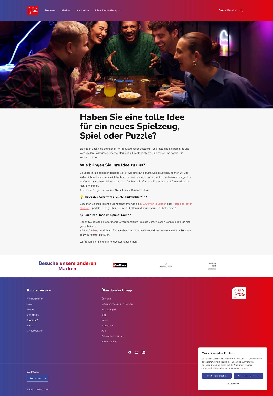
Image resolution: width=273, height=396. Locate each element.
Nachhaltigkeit (109, 309)
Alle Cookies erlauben (217, 376)
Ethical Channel (110, 341)
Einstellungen (233, 383)
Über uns (106, 298)
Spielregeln (33, 314)
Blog (104, 314)
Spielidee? (32, 320)
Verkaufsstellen (35, 298)
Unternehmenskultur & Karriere (117, 304)
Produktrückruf (35, 330)
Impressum (107, 325)
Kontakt (31, 309)
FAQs (29, 304)
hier (95, 230)
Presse (30, 325)
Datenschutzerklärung (113, 336)
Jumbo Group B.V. (41, 389)
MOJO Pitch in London (153, 203)
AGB (104, 330)
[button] (51, 10)
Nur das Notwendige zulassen (248, 376)
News (104, 320)
